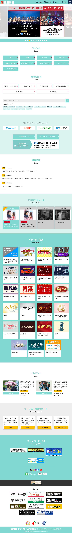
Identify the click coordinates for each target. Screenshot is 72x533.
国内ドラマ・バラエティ (27, 63)
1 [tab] (25, 40)
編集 (10, 427)
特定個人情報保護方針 (55, 529)
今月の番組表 (19, 92)
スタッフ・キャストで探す (10, 86)
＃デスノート (22, 108)
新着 (4, 168)
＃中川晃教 (43, 106)
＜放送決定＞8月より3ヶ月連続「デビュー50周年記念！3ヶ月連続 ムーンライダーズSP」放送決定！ (27, 178)
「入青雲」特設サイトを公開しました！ (12, 186)
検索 (65, 2)
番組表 (40, 2)
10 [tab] (44, 40)
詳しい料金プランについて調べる (48, 136)
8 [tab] (40, 40)
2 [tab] (27, 40)
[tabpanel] (36, 21)
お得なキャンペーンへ (24, 136)
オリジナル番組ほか (11, 69)
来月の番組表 (53, 92)
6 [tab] (36, 40)
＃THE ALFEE (12, 106)
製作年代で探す (28, 86)
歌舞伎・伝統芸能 (10, 63)
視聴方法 (48, 2)
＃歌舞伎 (5, 106)
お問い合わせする (61, 427)
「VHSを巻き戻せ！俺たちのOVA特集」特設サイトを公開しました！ (19, 171)
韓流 (27, 57)
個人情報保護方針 (44, 529)
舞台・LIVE (61, 57)
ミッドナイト (61, 63)
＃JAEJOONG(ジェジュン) (59, 106)
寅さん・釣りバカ (44, 63)
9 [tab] (42, 40)
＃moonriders (19, 106)
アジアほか (44, 57)
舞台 (45, 474)
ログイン (57, 2)
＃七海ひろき (14, 108)
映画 (10, 57)
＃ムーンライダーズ (28, 106)
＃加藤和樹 (49, 106)
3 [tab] (29, 40)
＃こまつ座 (28, 108)
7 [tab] (38, 40)
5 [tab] (34, 40)
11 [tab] (46, 40)
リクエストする (44, 427)
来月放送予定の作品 (61, 86)
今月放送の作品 (44, 86)
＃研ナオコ (36, 106)
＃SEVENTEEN (6, 108)
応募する (11, 393)
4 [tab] (31, 40)
